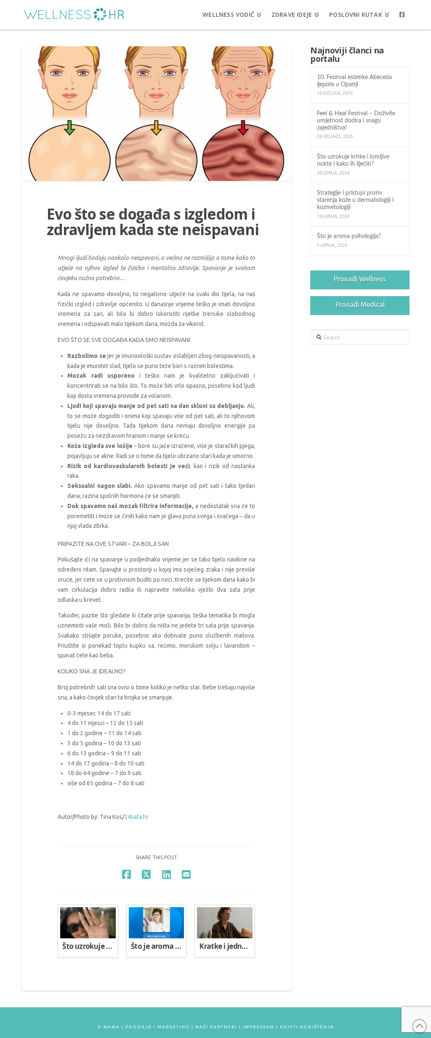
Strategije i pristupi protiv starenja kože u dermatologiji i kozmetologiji (355, 200)
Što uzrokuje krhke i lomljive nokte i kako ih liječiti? (353, 160)
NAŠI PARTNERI (216, 1027)
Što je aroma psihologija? (349, 236)
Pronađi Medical (360, 304)
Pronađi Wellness (360, 279)
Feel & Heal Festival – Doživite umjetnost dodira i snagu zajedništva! (356, 120)
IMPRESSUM (258, 1027)
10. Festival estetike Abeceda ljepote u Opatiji (354, 80)
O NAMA (108, 1027)
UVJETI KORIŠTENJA (307, 1027)
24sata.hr (136, 816)
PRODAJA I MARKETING (157, 1027)
